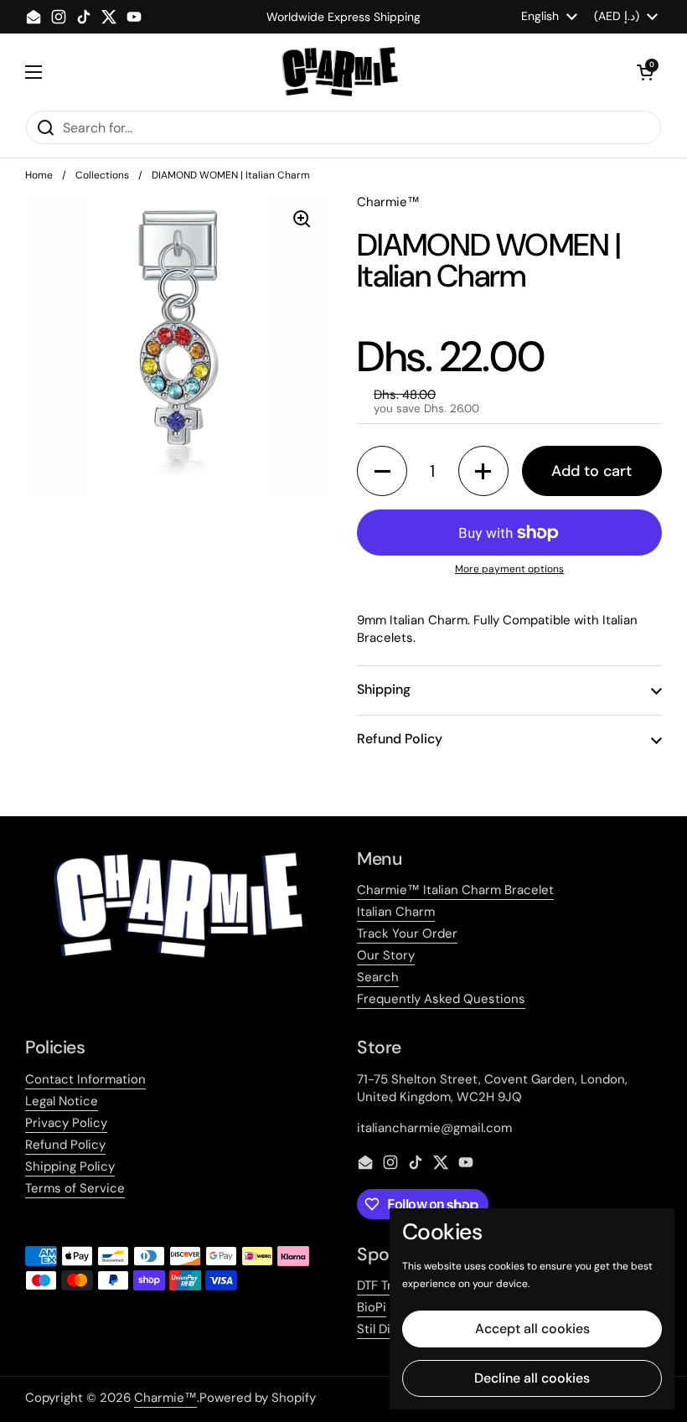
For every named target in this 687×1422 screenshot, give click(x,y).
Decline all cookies (532, 1378)
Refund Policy (65, 1144)
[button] (645, 72)
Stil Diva (380, 1329)
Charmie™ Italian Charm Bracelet (455, 890)
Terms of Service (75, 1188)
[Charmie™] (339, 71)
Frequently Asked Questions (441, 998)
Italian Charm (396, 911)
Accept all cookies (532, 1328)
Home (39, 175)
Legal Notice (61, 1101)
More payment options (509, 569)
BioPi (371, 1307)
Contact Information (85, 1079)
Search (378, 977)
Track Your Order (407, 933)
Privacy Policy (66, 1122)
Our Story (386, 955)
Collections (102, 175)
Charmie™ (165, 1397)
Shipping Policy (70, 1166)
